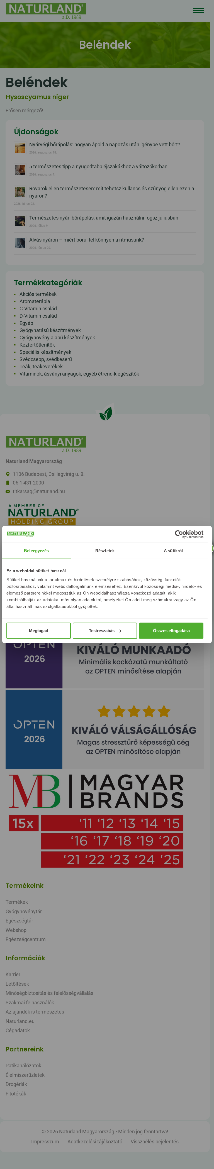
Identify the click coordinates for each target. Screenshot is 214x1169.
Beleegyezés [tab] (36, 550)
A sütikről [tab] (173, 550)
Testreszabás (102, 630)
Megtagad (38, 630)
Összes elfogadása (171, 630)
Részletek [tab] (105, 550)
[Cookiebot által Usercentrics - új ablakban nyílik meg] (179, 534)
